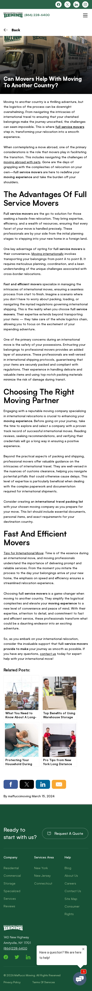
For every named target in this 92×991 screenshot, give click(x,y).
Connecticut (43, 883)
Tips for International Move (23, 553)
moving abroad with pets (22, 162)
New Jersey (42, 875)
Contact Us (73, 891)
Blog (68, 868)
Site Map (71, 899)
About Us (71, 875)
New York (41, 868)
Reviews (9, 906)
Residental (11, 868)
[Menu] (85, 15)
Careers (70, 883)
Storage (9, 883)
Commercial (12, 875)
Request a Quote (68, 833)
